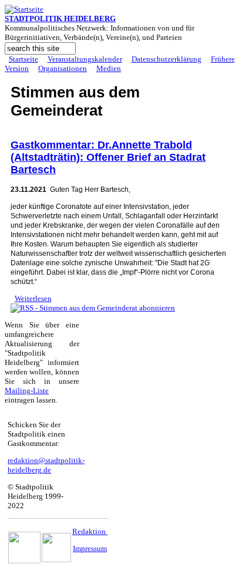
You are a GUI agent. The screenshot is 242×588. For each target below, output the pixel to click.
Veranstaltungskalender (85, 59)
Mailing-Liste (27, 390)
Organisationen (62, 68)
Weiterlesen (33, 298)
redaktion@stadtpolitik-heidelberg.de (46, 465)
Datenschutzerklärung (166, 59)
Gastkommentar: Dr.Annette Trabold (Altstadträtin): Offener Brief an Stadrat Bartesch (108, 157)
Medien (108, 68)
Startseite (23, 59)
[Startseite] (24, 9)
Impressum (90, 548)
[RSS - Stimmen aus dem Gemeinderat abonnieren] (93, 307)
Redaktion (89, 531)
